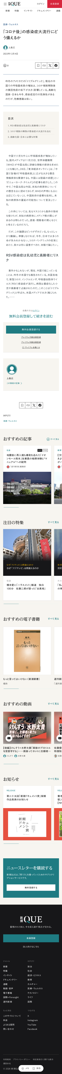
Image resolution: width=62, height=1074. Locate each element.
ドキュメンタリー (44, 11)
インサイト (28, 11)
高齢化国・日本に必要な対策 (24, 137)
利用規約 (7, 1059)
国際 (30, 1002)
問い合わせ (8, 1029)
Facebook (32, 1029)
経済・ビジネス (34, 975)
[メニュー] (5, 4)
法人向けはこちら (31, 947)
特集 (17, 11)
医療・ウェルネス (10, 421)
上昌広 (11, 47)
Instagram (33, 1020)
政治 (30, 967)
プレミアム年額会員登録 (31, 342)
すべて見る (54, 439)
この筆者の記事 (13, 383)
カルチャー (32, 984)
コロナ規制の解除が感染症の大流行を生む (30, 131)
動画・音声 (8, 988)
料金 (5, 1020)
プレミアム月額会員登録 (31, 337)
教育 (30, 980)
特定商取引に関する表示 (43, 1059)
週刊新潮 (7, 1002)
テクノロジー (33, 993)
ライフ (30, 997)
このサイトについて (12, 1016)
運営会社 (7, 1063)
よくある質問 (9, 1025)
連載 (58, 11)
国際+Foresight (11, 997)
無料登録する (31, 888)
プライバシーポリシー (21, 1059)
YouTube (32, 1025)
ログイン (36, 311)
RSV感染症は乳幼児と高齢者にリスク (28, 126)
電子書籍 (7, 993)
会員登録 (54, 4)
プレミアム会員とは (32, 347)
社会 (30, 971)
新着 (7, 11)
